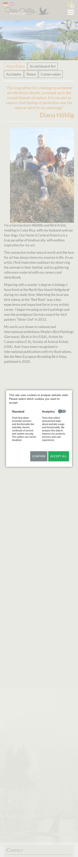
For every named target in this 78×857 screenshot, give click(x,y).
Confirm (38, 456)
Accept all (58, 456)
